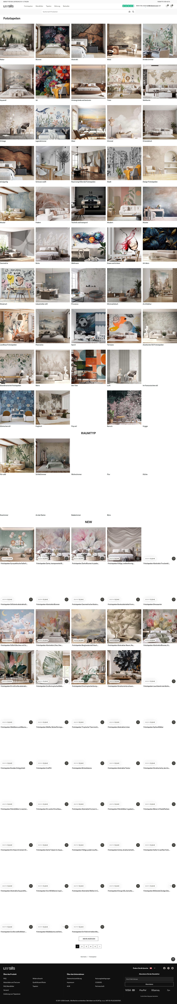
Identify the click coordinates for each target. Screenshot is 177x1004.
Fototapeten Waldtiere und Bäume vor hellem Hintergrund (14, 727)
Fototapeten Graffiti (44, 768)
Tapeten (35, 986)
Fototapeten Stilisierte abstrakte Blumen (14, 604)
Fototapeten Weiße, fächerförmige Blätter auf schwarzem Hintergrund (49, 727)
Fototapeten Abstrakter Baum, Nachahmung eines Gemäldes (121, 645)
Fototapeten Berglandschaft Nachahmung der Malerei (85, 645)
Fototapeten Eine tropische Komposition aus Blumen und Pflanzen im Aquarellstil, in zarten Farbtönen (85, 686)
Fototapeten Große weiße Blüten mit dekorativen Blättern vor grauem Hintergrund (14, 932)
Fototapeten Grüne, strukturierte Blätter (121, 850)
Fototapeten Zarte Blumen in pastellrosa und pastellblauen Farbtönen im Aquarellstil (85, 563)
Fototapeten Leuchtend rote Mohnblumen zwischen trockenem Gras (157, 686)
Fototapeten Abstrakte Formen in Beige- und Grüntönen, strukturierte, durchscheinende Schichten (85, 809)
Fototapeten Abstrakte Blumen (47, 604)
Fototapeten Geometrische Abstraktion (85, 604)
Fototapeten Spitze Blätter (153, 727)
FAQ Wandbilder (8, 986)
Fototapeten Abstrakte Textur (119, 768)
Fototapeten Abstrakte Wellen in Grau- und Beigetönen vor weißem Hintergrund (85, 891)
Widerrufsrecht (38, 978)
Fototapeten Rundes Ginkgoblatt (13, 768)
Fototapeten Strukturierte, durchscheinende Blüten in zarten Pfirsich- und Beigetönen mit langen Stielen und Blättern (157, 768)
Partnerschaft (99, 986)
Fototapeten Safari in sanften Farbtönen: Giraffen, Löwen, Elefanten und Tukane (157, 850)
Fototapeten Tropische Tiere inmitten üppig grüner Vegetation (85, 727)
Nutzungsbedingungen (102, 978)
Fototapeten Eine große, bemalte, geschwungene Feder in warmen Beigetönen (121, 891)
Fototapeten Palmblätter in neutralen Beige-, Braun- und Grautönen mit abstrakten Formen (14, 809)
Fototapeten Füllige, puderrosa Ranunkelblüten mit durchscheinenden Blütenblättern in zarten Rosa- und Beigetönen (85, 850)
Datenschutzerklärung (74, 978)
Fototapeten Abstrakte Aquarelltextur (14, 891)
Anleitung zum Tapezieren (11, 994)
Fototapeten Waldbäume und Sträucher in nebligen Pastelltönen (49, 932)
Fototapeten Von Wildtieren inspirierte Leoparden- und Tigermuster (49, 891)
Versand (6, 990)
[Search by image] (129, 11)
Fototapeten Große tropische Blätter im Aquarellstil (49, 686)
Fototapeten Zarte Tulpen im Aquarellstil (49, 850)
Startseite (83, 956)
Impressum (70, 982)
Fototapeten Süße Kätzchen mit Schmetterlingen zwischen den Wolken (14, 645)
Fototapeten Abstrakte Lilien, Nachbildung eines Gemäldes (49, 645)
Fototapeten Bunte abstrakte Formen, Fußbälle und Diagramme (121, 604)
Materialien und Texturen (11, 982)
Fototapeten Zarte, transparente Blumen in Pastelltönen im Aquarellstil (49, 563)
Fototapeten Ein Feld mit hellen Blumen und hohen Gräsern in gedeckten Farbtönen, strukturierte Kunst (85, 932)
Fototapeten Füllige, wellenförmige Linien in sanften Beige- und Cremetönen (121, 563)
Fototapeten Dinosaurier (153, 604)
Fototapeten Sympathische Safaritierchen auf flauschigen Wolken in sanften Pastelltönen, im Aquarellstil (14, 563)
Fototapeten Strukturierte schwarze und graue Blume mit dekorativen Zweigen (121, 686)
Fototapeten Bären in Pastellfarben (156, 809)
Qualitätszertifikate (39, 982)
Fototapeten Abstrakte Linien (119, 727)
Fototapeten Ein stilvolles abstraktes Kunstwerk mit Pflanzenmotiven (14, 686)
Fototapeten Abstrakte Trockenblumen (157, 563)
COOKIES (98, 982)
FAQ (4, 978)
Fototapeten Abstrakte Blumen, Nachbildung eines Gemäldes (157, 645)
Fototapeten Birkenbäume (82, 768)
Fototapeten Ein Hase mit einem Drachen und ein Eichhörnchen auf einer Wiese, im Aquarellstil (14, 850)
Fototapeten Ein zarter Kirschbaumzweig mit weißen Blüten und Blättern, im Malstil (49, 809)
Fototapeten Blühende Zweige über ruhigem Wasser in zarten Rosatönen (157, 891)
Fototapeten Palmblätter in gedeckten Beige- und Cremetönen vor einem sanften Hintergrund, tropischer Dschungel (121, 809)
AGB (68, 986)
